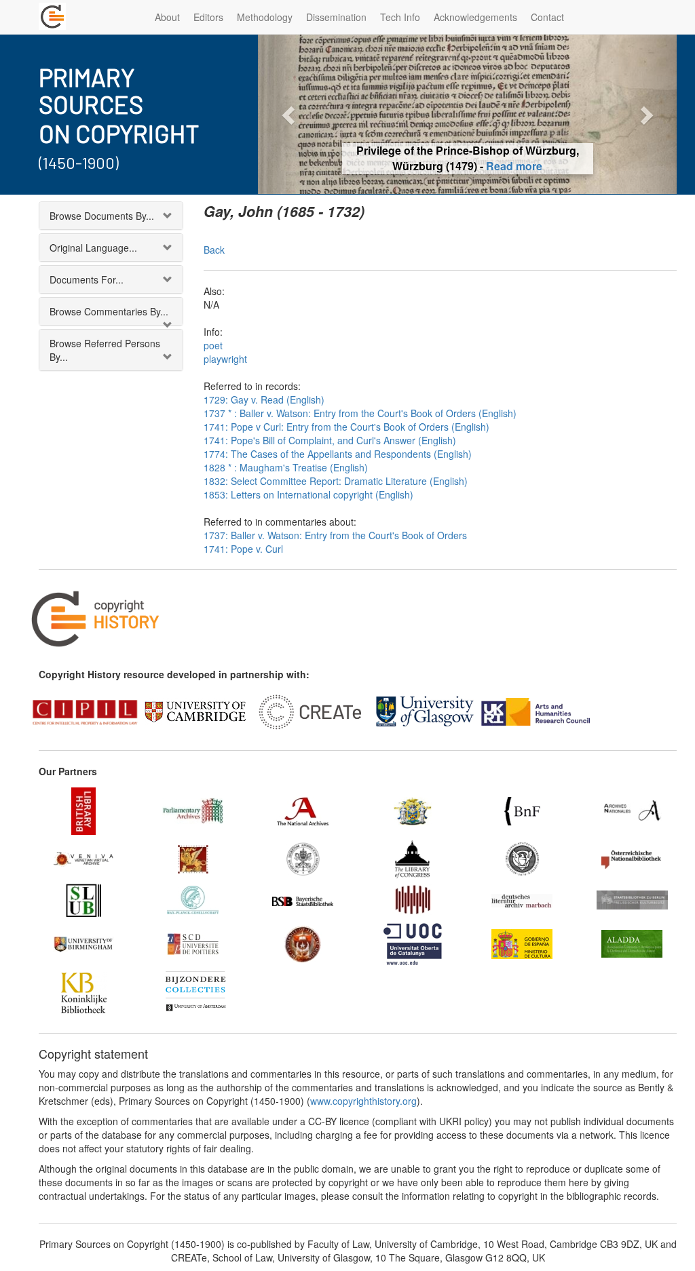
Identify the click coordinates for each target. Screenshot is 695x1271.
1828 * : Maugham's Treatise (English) (286, 467)
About (167, 17)
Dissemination (336, 17)
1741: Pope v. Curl (243, 548)
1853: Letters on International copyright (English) (308, 494)
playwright (225, 359)
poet (213, 345)
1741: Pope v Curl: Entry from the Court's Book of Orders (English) (346, 426)
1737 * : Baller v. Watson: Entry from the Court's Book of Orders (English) (360, 413)
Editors (208, 17)
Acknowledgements (475, 17)
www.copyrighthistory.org (363, 1101)
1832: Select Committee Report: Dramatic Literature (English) (336, 481)
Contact (547, 17)
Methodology (265, 17)
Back (214, 249)
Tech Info (400, 17)
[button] (289, 114)
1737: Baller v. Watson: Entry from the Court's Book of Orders (335, 535)
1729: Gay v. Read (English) (264, 399)
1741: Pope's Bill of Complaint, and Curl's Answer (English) (330, 440)
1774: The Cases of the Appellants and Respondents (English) (338, 454)
